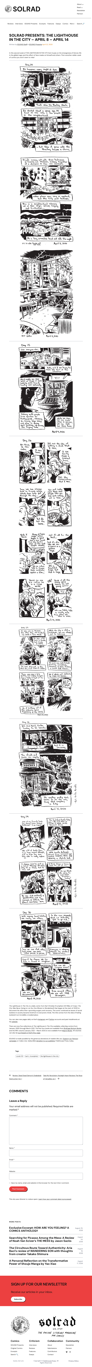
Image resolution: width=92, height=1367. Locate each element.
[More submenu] (74, 23)
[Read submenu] (82, 7)
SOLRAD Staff (22, 44)
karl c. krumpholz (31, 1056)
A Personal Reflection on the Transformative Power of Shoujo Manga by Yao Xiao (38, 1262)
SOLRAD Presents (35, 44)
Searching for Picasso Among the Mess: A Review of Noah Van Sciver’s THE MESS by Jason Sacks (41, 1239)
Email (11, 1160)
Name (12, 1148)
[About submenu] (83, 4)
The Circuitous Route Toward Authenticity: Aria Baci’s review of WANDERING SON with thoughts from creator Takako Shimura (41, 1251)
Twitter (51, 1019)
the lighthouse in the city (50, 1056)
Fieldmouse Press (49, 1361)
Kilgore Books (67, 1031)
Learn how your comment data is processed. (54, 1199)
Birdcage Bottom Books (72, 1028)
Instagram (41, 1019)
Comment (13, 1115)
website (14, 1022)
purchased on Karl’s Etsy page (29, 1033)
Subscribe (18, 1299)
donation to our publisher (45, 1041)
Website (12, 1171)
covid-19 (19, 1056)
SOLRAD (26, 9)
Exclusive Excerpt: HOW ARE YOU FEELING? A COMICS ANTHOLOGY (39, 1229)
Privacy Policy (74, 1361)
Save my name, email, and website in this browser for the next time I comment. (40, 1183)
